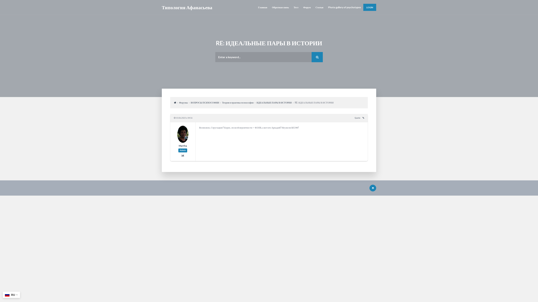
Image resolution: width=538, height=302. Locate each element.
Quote (357, 118)
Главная (262, 7)
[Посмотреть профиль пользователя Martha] (182, 141)
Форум (307, 7)
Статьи (319, 7)
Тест (296, 7)
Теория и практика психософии (238, 102)
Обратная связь (280, 7)
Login (369, 7)
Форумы (183, 102)
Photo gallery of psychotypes (344, 7)
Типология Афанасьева (187, 7)
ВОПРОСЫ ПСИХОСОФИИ (205, 102)
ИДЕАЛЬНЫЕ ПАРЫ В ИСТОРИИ (274, 102)
